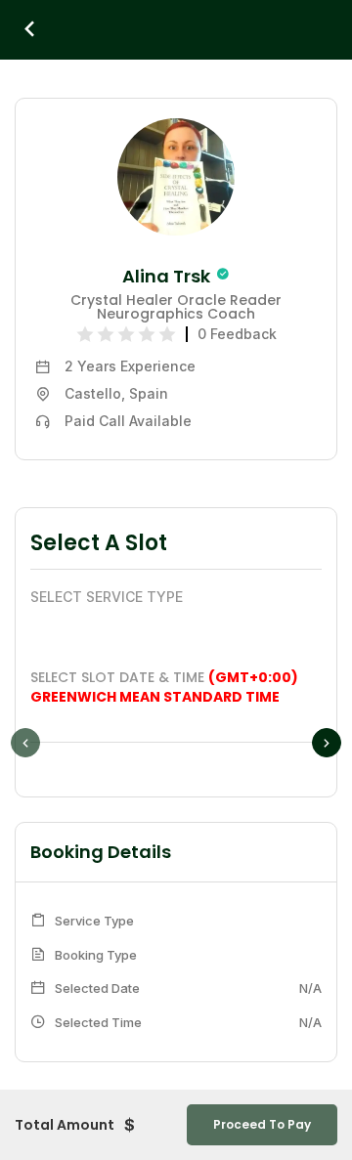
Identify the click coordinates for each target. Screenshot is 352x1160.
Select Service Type (106, 596)
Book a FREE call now (329, 580)
